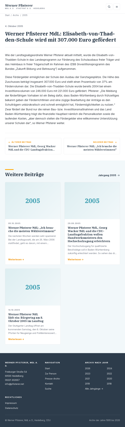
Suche (48, 388)
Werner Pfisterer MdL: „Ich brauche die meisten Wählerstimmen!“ (32, 229)
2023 (87, 373)
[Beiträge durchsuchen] (109, 7)
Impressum (11, 403)
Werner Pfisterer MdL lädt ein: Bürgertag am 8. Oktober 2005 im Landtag (25, 318)
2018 (109, 383)
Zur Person (50, 373)
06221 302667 (12, 380)
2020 (109, 378)
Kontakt (49, 383)
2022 (109, 373)
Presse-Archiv (52, 378)
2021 (87, 378)
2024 (109, 368)
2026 (87, 368)
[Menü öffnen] (117, 7)
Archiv (16, 15)
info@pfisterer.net (14, 384)
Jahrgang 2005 (107, 175)
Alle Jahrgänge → (94, 388)
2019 (87, 383)
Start (7, 15)
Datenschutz (11, 408)
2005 (24, 15)
